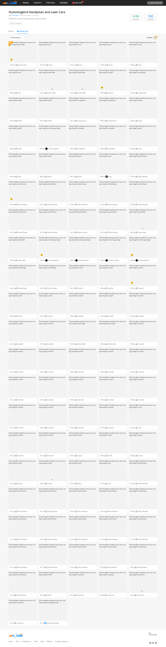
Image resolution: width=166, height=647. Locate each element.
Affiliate (49, 641)
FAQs (36, 641)
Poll (17, 641)
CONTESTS (38, 3)
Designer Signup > (61, 641)
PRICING (26, 3)
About (11, 641)
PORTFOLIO (50, 3)
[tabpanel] (83, 330)
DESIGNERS (64, 3)
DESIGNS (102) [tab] (23, 31)
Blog (42, 641)
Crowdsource (26, 641)
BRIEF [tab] (12, 31)
